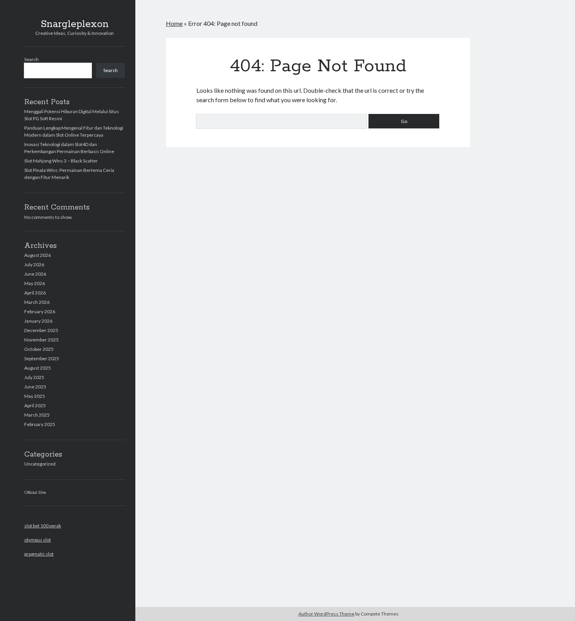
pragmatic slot (39, 554)
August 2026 (37, 255)
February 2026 (39, 311)
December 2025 (41, 330)
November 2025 (41, 340)
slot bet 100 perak (42, 526)
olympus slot (37, 540)
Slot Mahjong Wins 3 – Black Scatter (61, 161)
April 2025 (35, 405)
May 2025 (34, 396)
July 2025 (34, 377)
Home (174, 23)
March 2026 (37, 302)
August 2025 (37, 368)
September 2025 (41, 358)
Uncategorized (40, 464)
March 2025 (37, 415)
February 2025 (39, 424)
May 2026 (34, 283)
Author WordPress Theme (326, 614)
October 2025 (39, 349)
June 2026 (35, 274)
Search (31, 59)
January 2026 (38, 321)
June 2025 (35, 387)
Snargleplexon (75, 24)
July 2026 (34, 264)
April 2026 (35, 293)
